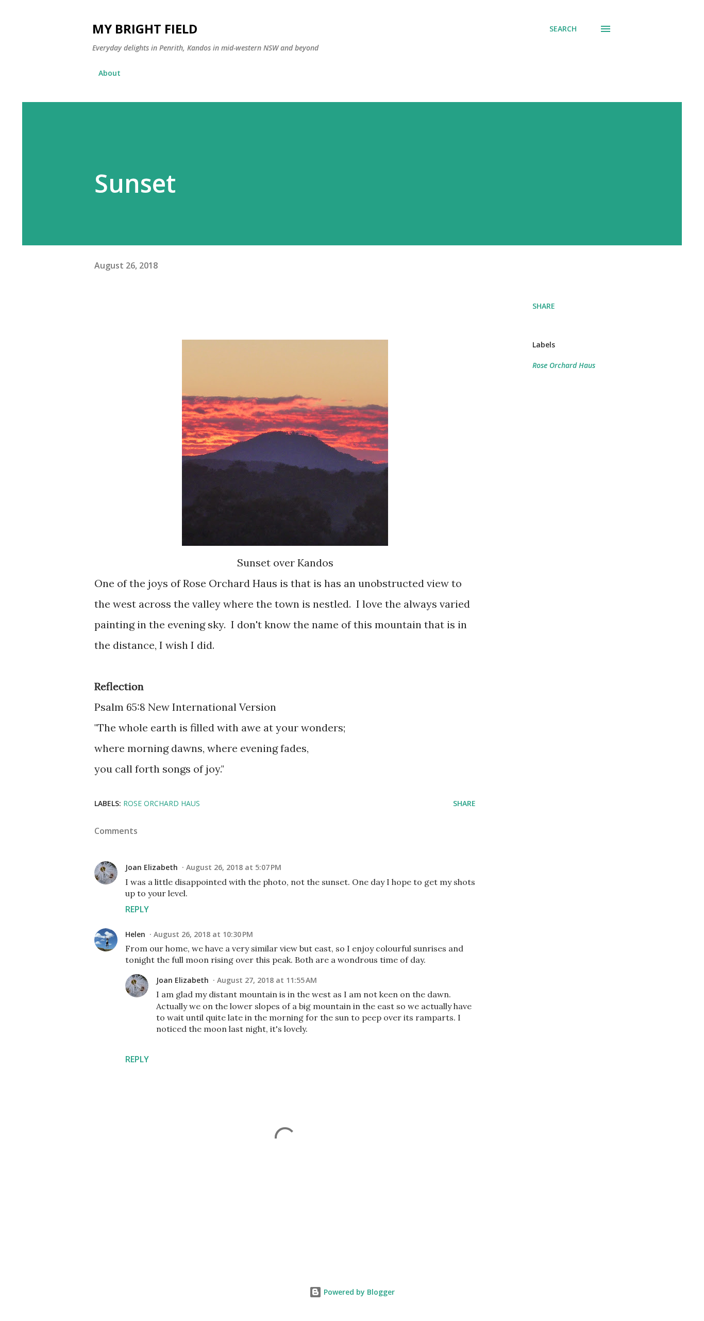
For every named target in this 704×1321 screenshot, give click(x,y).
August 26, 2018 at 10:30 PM (203, 934)
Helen (135, 934)
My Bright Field (144, 28)
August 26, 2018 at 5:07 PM (233, 867)
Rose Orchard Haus (563, 365)
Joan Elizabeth (151, 867)
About (109, 73)
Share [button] (543, 306)
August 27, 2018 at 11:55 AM (267, 980)
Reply (137, 909)
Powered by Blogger (358, 1292)
